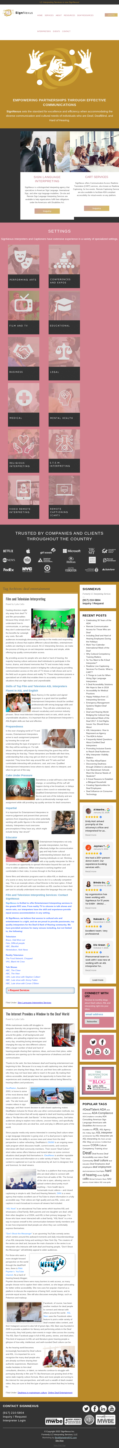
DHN (59, 1193)
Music (104, 1179)
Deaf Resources (85, 15)
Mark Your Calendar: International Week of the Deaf (97, 648)
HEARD (100, 1175)
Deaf (87, 1152)
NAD (109, 1179)
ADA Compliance (102, 1113)
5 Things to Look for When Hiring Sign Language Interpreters (98, 678)
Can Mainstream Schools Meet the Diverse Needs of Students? (98, 773)
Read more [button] (90, 835)
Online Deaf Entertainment (60, 1392)
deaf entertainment (89, 1171)
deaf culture (101, 1160)
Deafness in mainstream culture (32, 1392)
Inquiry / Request (93, 603)
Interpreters (44, 31)
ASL (96, 1129)
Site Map (59, 1440)
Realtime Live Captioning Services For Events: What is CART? (99, 669)
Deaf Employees (97, 1164)
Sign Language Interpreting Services (34, 1002)
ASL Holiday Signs (89, 1133)
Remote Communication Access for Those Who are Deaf (98, 629)
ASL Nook (11, 1208)
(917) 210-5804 (91, 600)
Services (49, 15)
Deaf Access (97, 1153)
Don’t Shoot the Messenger (19, 1233)
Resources (69, 15)
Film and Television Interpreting (25, 598)
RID (101, 1182)
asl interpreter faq (89, 1136)
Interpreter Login (14, 1420)
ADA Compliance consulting (92, 1116)
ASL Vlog (87, 1142)
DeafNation (11, 1088)
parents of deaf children (91, 1182)
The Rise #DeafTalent (96, 761)
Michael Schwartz (95, 1179)
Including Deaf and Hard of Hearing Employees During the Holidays (98, 638)
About (59, 15)
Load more (97, 980)
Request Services (19, 990)
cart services (96, 1142)
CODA (95, 1145)
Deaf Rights (100, 1171)
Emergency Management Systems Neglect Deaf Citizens (97, 706)
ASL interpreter (104, 1132)
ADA (103, 1109)
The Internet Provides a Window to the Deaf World (37, 1013)
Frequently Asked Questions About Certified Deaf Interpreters (99, 742)
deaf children (98, 1157)
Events (56, 31)
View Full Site (59, 1445)
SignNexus (11, 903)
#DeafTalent (91, 1109)
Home (40, 15)
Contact (66, 31)
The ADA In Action (94, 736)
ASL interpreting (90, 1139)
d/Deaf (105, 1149)
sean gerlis (107, 1182)
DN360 (51, 1142)
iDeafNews (49, 1155)
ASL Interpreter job (104, 1136)
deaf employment (102, 1167)
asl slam (108, 1139)
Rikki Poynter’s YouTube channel (15, 1271)
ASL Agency (105, 1129)
